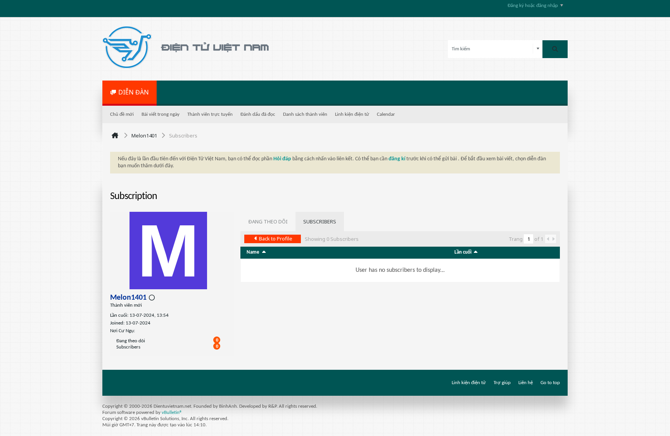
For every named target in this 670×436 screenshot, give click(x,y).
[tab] (267, 221)
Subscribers (128, 347)
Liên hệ (525, 382)
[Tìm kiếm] (555, 49)
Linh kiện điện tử (352, 114)
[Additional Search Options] (538, 49)
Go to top (550, 382)
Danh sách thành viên (305, 114)
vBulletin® (172, 412)
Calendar (386, 114)
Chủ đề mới (122, 114)
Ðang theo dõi (130, 340)
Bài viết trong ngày (161, 114)
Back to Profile (275, 238)
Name (253, 252)
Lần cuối (462, 252)
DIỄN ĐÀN (133, 92)
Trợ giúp (502, 382)
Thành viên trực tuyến (210, 114)
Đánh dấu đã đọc (257, 114)
